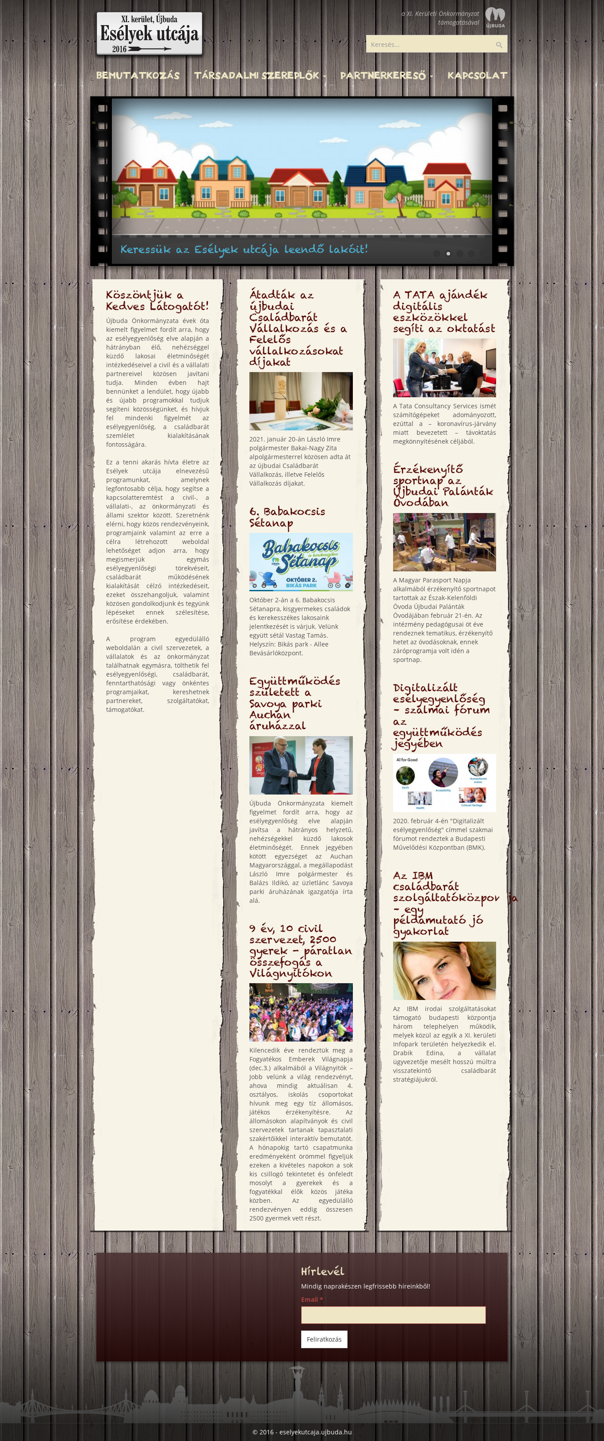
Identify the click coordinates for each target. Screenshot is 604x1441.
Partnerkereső (384, 75)
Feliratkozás (324, 1339)
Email (312, 1299)
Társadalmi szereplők (258, 75)
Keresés (505, 45)
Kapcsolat (478, 75)
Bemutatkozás (138, 75)
